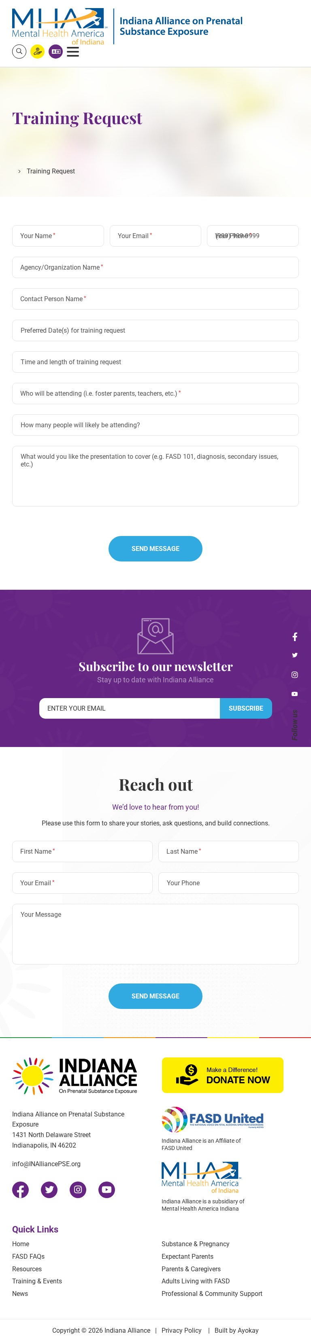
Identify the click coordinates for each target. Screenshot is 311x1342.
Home (20, 1244)
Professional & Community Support (212, 1294)
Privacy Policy (182, 1330)
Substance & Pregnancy (196, 1244)
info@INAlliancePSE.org (46, 1164)
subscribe (246, 708)
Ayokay (248, 1330)
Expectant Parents (187, 1256)
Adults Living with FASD (196, 1281)
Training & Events (37, 1281)
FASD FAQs (28, 1256)
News (20, 1294)
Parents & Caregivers (191, 1269)
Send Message (155, 549)
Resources (27, 1269)
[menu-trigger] (73, 52)
